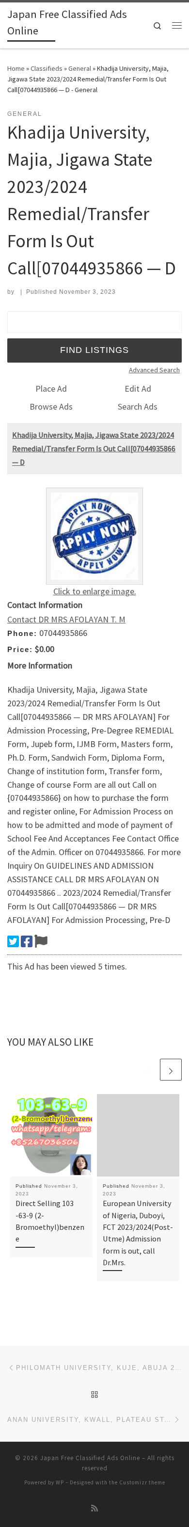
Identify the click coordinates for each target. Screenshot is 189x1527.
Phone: (22, 633)
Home (16, 68)
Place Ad (51, 388)
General (79, 68)
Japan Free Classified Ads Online (90, 1458)
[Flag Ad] (40, 941)
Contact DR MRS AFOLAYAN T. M (66, 619)
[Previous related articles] (147, 1070)
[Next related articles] (171, 1070)
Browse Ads (51, 406)
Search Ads (138, 406)
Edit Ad (138, 388)
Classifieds (47, 68)
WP (60, 1482)
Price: (20, 649)
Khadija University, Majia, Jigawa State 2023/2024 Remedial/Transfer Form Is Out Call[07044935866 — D (93, 448)
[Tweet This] (13, 941)
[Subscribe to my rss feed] (94, 1508)
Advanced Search (154, 370)
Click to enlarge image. (94, 591)
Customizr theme (142, 1482)
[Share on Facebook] (26, 941)
